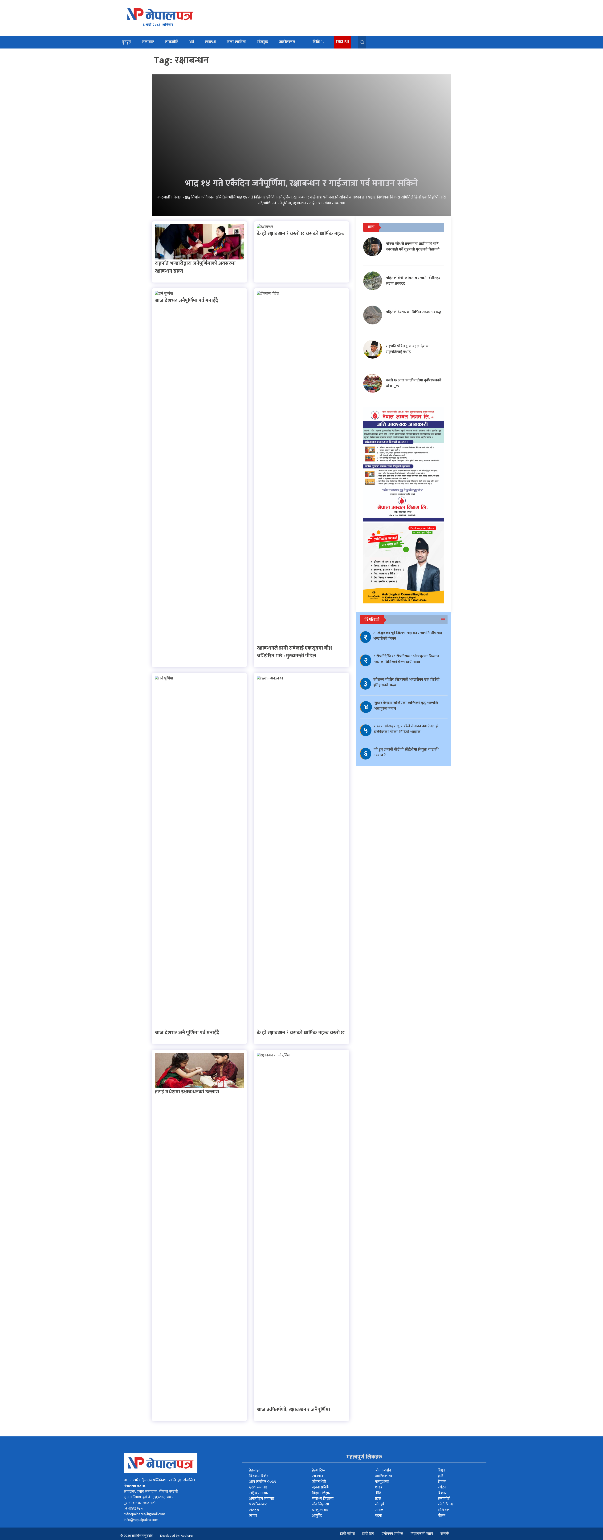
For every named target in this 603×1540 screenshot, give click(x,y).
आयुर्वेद (317, 1515)
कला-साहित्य (236, 42)
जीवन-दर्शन (383, 1470)
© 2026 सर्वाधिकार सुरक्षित (136, 1535)
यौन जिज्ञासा (320, 1504)
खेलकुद (262, 42)
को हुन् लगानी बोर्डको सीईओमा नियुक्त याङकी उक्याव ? (406, 752)
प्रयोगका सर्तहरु (392, 1534)
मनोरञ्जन (287, 42)
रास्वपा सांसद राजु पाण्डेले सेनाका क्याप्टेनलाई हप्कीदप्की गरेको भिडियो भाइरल (406, 729)
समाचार (148, 42)
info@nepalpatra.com (141, 1520)
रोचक (442, 1482)
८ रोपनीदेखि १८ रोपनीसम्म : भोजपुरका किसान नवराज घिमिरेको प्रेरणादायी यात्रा (406, 659)
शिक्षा (441, 1470)
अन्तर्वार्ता (444, 1499)
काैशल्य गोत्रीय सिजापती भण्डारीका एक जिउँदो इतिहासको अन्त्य (406, 682)
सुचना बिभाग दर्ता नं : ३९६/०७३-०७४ (149, 1497)
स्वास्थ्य (210, 42)
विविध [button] (317, 42)
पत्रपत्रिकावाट (258, 1504)
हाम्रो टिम (368, 1534)
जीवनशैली (319, 1482)
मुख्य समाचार (258, 1487)
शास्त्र (378, 1487)
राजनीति (171, 42)
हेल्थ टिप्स (319, 1470)
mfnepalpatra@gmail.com (144, 1514)
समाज (379, 1510)
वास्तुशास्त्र (382, 1482)
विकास (442, 1493)
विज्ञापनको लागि (422, 1534)
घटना (378, 1515)
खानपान (317, 1476)
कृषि (441, 1476)
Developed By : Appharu (176, 1535)
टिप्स (378, 1499)
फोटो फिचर (445, 1504)
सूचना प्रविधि (320, 1487)
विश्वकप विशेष (259, 1476)
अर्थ (191, 42)
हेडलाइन (255, 1470)
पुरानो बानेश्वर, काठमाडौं (139, 1503)
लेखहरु (254, 1510)
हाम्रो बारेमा (347, 1534)
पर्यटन (442, 1487)
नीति (378, 1493)
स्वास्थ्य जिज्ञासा (323, 1499)
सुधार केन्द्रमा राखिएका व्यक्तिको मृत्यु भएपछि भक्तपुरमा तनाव (406, 706)
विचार (253, 1515)
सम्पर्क (444, 1534)
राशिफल (443, 1510)
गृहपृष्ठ (126, 42)
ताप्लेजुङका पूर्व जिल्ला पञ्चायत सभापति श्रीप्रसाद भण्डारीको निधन (407, 636)
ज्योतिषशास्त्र (383, 1476)
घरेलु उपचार (320, 1510)
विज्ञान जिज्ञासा (322, 1493)
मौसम (441, 1515)
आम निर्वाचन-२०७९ (262, 1482)
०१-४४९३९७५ (133, 1508)
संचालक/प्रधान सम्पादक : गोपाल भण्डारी (151, 1491)
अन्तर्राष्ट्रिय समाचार (261, 1499)
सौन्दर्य (379, 1504)
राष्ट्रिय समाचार (259, 1493)
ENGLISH (342, 42)
